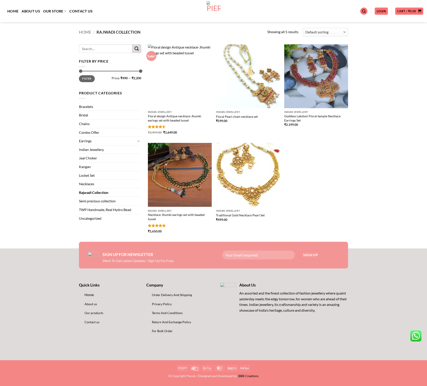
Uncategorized (90, 218)
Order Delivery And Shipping (172, 295)
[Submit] (136, 48)
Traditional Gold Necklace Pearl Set (240, 215)
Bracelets (86, 106)
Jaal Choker (88, 158)
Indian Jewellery (91, 149)
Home (12, 11)
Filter (86, 78)
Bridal (83, 115)
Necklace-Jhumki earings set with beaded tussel (176, 217)
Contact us (81, 11)
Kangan (85, 167)
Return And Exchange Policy (171, 322)
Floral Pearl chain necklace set (237, 116)
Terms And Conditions (167, 313)
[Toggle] (138, 141)
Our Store (53, 11)
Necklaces (86, 184)
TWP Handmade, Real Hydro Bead (105, 209)
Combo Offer (89, 132)
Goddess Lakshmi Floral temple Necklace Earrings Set (312, 118)
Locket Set (87, 175)
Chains (84, 124)
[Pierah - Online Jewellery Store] (214, 11)
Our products (94, 313)
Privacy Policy (162, 304)
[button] (363, 11)
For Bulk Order (162, 331)
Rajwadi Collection (93, 192)
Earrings (85, 141)
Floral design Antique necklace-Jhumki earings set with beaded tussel (174, 118)
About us (31, 11)
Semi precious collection (97, 201)
